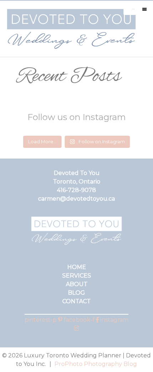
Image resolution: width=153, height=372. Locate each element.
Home (76, 267)
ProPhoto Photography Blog (95, 364)
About (77, 284)
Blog (76, 292)
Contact (76, 301)
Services (76, 275)
